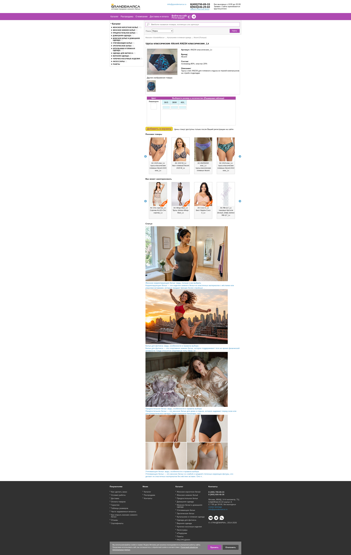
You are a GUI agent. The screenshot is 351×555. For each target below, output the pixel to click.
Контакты (148, 498)
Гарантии (115, 505)
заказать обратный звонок (199, 9)
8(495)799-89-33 (200, 4)
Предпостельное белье (124, 33)
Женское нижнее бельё (124, 30)
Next (240, 156)
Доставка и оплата (159, 16)
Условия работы (118, 495)
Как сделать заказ (119, 492)
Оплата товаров (118, 502)
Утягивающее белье (122, 43)
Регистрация (178, 18)
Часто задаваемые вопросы (123, 511)
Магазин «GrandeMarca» (155, 38)
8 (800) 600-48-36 (216, 494)
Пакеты (116, 64)
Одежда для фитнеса (123, 53)
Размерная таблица (214, 98)
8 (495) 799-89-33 (216, 492)
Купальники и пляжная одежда (179, 38)
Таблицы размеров (119, 508)
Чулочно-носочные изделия (126, 59)
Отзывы (114, 520)
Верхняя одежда (121, 56)
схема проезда (215, 507)
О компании (141, 16)
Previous (145, 156)
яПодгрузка (182, 533)
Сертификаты (117, 523)
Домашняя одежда (122, 36)
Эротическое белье (122, 46)
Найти (234, 31)
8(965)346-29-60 (200, 6)
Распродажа (127, 16)
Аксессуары (119, 61)
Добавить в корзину (159, 128)
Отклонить (230, 547)
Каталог (114, 16)
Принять (214, 547)
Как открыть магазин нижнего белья (124, 516)
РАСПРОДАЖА (183, 540)
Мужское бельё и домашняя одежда (189, 506)
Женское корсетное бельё (125, 27)
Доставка (115, 498)
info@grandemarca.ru (176, 4)
